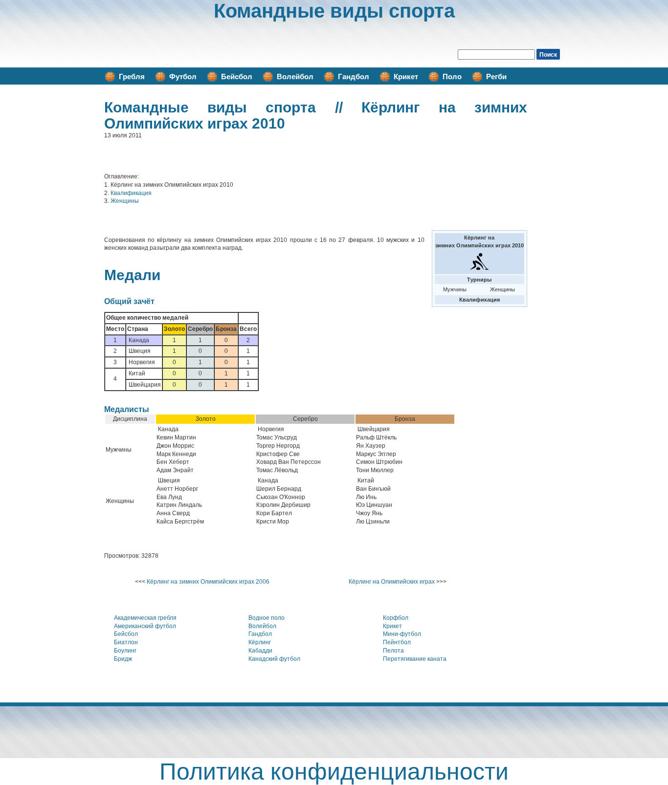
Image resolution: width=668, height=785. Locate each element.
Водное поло (266, 617)
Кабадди (260, 650)
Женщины (125, 200)
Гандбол (353, 76)
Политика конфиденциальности (334, 772)
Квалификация (131, 193)
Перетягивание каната (414, 658)
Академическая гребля (145, 617)
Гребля (132, 76)
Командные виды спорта (334, 11)
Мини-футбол (402, 634)
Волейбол (295, 76)
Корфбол (395, 617)
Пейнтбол (397, 642)
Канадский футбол (274, 658)
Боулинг (125, 650)
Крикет (406, 76)
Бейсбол (236, 76)
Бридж (123, 658)
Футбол (183, 76)
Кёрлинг (259, 642)
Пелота (393, 650)
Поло (452, 76)
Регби (496, 76)
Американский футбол (145, 626)
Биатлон (126, 642)
